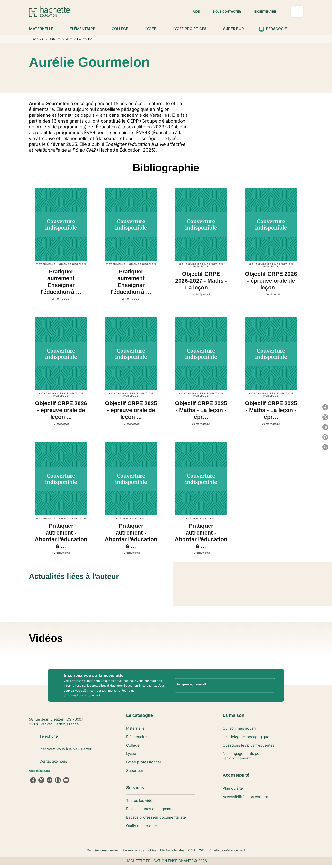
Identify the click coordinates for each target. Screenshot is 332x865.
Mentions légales (172, 850)
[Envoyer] (270, 685)
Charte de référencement (227, 850)
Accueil (38, 39)
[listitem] (33, 780)
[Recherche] (297, 11)
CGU (191, 850)
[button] (193, 11)
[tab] (44, 29)
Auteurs (54, 39)
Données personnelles (103, 850)
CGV (202, 850)
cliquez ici (92, 695)
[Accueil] (49, 11)
